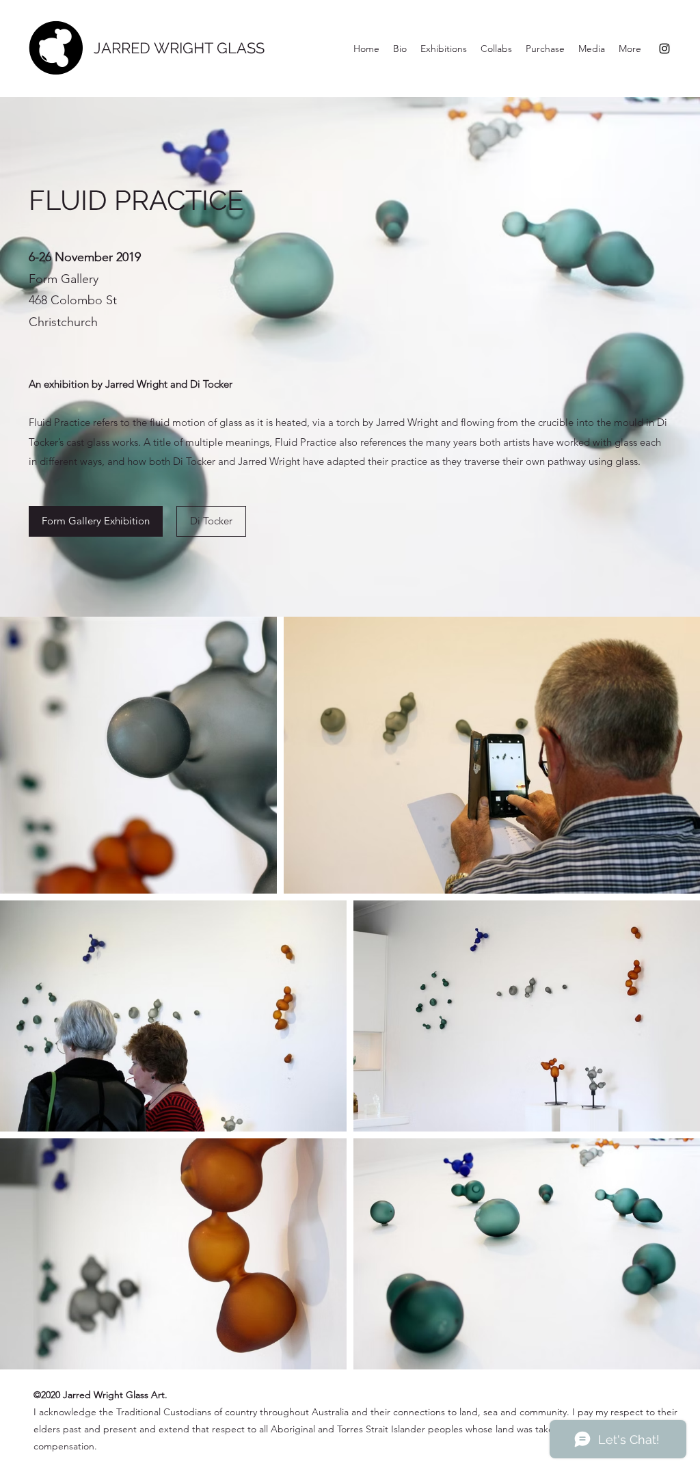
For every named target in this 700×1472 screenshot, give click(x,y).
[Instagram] (664, 48)
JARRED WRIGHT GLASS (179, 48)
